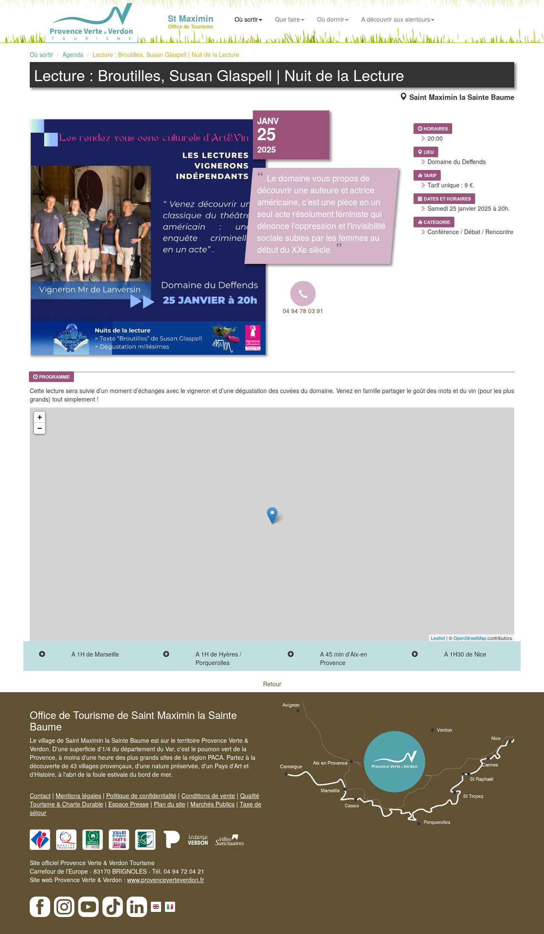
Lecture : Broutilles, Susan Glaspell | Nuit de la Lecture (166, 54)
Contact (40, 795)
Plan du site (169, 804)
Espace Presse (128, 804)
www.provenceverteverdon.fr (165, 879)
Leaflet (438, 637)
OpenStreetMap (469, 637)
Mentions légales (78, 795)
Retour (272, 683)
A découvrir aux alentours (395, 19)
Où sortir (246, 19)
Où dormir (330, 19)
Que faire (287, 19)
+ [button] (39, 417)
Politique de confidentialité (141, 795)
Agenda (72, 54)
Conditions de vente (208, 795)
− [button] (39, 428)
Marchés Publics (212, 804)
